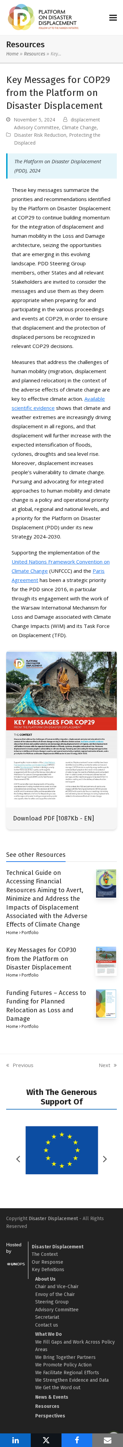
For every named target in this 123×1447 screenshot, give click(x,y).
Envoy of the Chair (55, 1294)
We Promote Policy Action (63, 1365)
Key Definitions (48, 1270)
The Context (45, 1254)
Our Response (47, 1262)
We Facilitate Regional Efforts (67, 1373)
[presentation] (105, 1159)
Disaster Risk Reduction (40, 135)
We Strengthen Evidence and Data (72, 1380)
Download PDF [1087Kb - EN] (53, 818)
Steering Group (52, 1302)
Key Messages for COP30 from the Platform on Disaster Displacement (41, 958)
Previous (19, 1065)
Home (12, 54)
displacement (85, 119)
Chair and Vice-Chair (57, 1287)
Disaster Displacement (53, 1218)
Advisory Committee (36, 127)
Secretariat (47, 1317)
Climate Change (79, 127)
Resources (34, 54)
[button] (113, 17)
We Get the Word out (57, 1388)
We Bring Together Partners (65, 1357)
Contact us (46, 1325)
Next (105, 1065)
